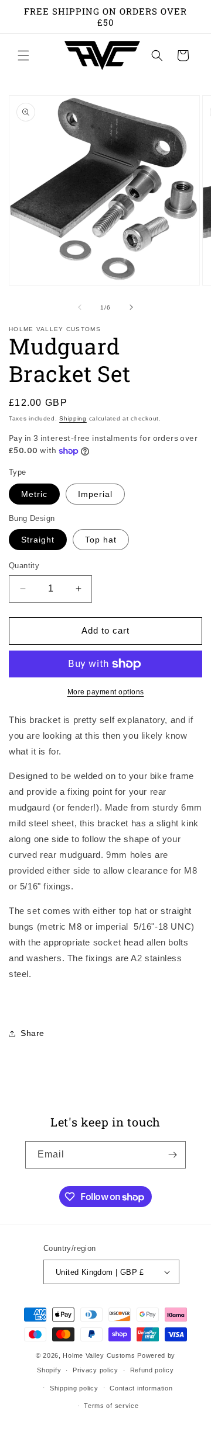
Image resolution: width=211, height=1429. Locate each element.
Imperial (95, 494)
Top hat (101, 539)
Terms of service (111, 1405)
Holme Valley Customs (99, 1355)
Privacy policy (95, 1370)
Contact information (141, 1388)
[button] (23, 55)
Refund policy (152, 1370)
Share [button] (33, 1033)
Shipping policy (74, 1388)
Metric (34, 494)
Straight (38, 539)
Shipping (73, 418)
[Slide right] (131, 307)
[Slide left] (80, 307)
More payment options (105, 692)
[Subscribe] (172, 1155)
